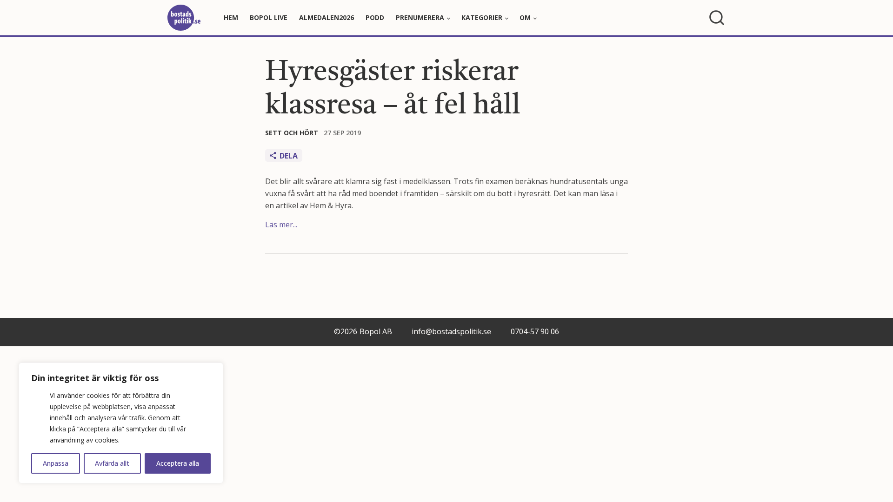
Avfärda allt (112, 463)
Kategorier (481, 17)
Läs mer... (281, 224)
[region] (121, 423)
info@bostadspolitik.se (451, 331)
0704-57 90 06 (535, 331)
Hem (231, 17)
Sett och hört (291, 132)
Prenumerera (420, 17)
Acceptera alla (177, 463)
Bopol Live (268, 17)
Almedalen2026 (326, 17)
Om (525, 17)
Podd (375, 17)
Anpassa (55, 463)
